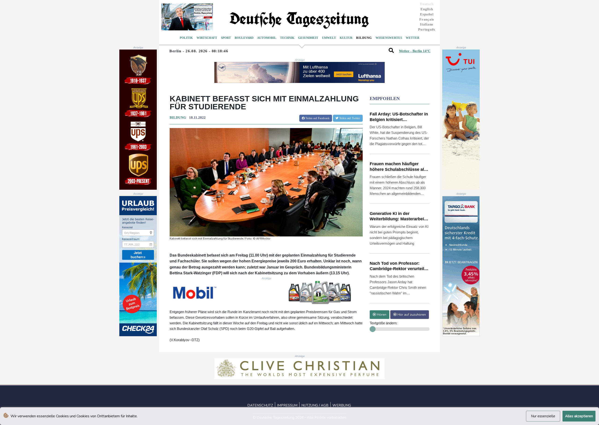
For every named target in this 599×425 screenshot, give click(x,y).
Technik (287, 37)
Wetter (412, 37)
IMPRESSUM (287, 405)
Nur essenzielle (543, 416)
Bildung (364, 37)
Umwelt (329, 37)
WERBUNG (341, 405)
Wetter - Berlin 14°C (415, 51)
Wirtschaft (207, 37)
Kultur (346, 37)
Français (426, 19)
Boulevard (244, 37)
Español (426, 14)
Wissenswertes (389, 37)
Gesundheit (308, 37)
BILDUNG (178, 117)
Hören (381, 314)
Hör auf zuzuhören (411, 314)
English (426, 9)
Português (426, 29)
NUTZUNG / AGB (315, 405)
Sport (226, 37)
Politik (186, 37)
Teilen (317, 118)
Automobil (266, 37)
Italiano (426, 24)
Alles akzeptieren (579, 416)
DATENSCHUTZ (260, 405)
